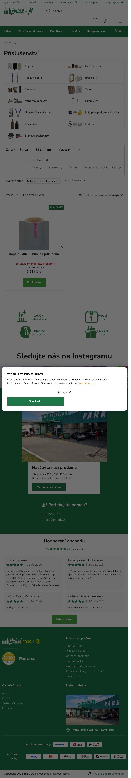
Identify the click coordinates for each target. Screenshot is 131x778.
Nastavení (64, 392)
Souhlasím (35, 401)
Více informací (86, 383)
